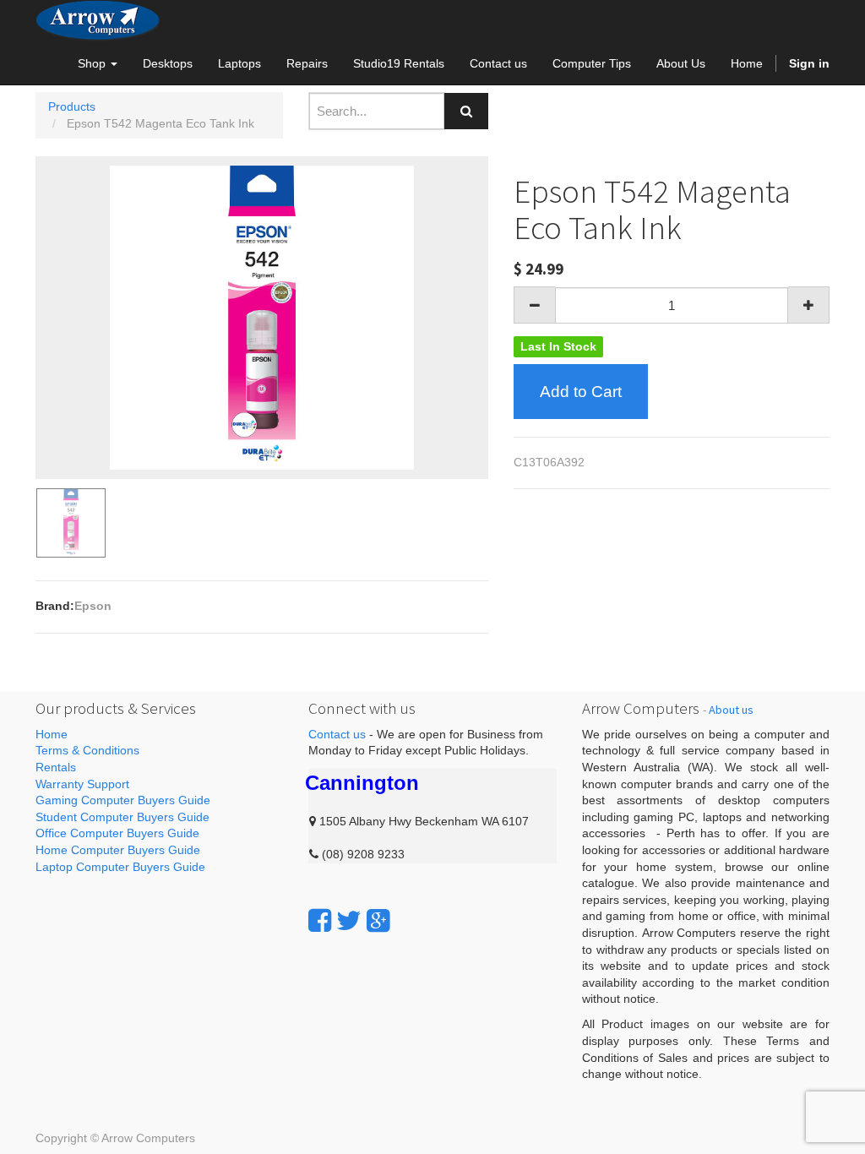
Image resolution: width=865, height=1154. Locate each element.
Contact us (337, 734)
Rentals (55, 767)
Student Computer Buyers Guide (122, 817)
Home (51, 734)
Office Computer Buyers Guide (117, 833)
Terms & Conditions (87, 750)
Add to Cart (581, 391)
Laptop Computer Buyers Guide (120, 867)
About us (731, 709)
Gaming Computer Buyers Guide (122, 800)
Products (71, 106)
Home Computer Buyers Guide (117, 850)
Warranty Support (82, 784)
